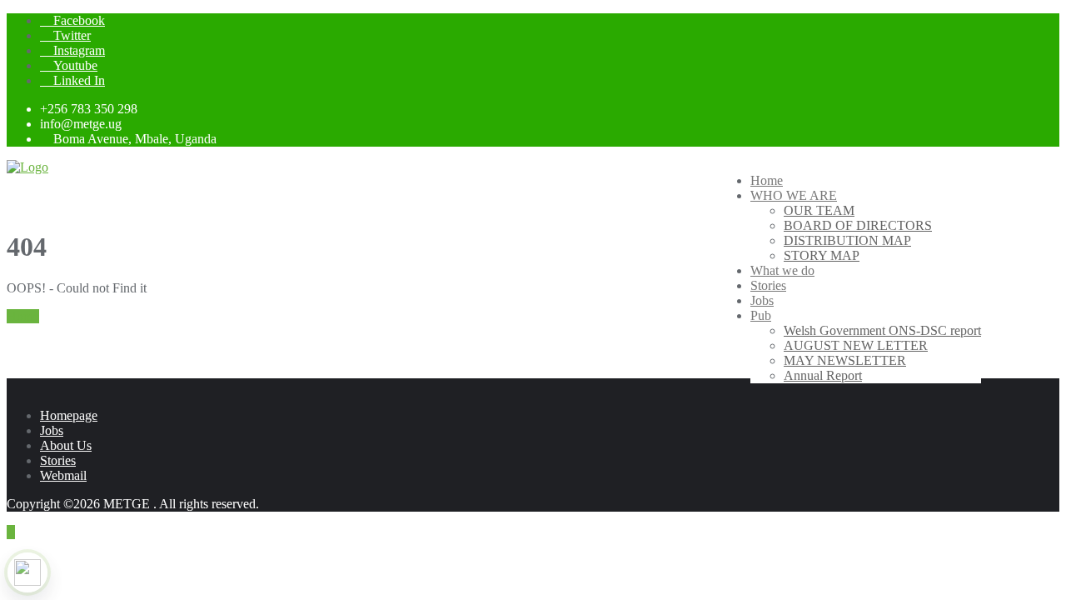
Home (23, 316)
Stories (58, 460)
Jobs (51, 430)
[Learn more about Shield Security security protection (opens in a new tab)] (27, 572)
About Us (66, 445)
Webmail (63, 475)
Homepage (68, 415)
